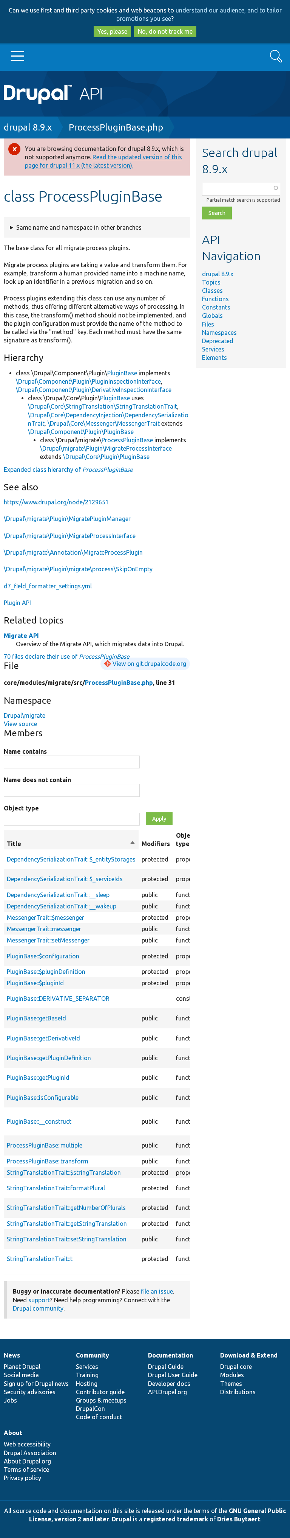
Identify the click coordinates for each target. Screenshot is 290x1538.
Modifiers (156, 843)
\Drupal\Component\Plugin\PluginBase (81, 431)
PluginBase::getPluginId (38, 1077)
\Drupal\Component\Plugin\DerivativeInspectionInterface (93, 389)
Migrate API (21, 635)
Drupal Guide (166, 1366)
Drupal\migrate (24, 715)
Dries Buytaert (238, 1519)
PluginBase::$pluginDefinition (46, 971)
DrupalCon (90, 1408)
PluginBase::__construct (39, 1121)
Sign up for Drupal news (36, 1383)
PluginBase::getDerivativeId (43, 1038)
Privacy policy (22, 1477)
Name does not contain (37, 779)
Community (92, 1355)
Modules (232, 1375)
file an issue (157, 1291)
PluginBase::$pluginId (35, 983)
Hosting (86, 1383)
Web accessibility (27, 1444)
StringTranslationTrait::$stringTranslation (64, 1172)
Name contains (25, 751)
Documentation (170, 1355)
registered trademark (176, 1519)
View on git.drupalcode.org (149, 663)
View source (20, 723)
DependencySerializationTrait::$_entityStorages (71, 859)
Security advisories (30, 1392)
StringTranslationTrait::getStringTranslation (67, 1223)
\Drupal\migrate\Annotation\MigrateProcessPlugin (73, 552)
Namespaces (219, 332)
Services (213, 349)
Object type (21, 808)
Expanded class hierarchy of (68, 469)
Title (71, 844)
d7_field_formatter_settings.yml (48, 586)
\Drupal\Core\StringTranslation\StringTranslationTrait (102, 406)
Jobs (10, 1400)
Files (208, 324)
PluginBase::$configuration (43, 956)
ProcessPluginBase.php (116, 127)
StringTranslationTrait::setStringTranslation (66, 1239)
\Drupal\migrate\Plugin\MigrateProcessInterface (106, 448)
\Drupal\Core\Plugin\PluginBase (106, 456)
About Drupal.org (27, 1461)
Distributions (238, 1392)
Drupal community (38, 1308)
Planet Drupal (22, 1366)
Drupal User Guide (172, 1375)
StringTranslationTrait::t (39, 1258)
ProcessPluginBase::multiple (44, 1145)
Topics (211, 282)
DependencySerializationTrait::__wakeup (61, 906)
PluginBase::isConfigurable (43, 1097)
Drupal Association (30, 1452)
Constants (216, 307)
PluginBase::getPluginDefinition (49, 1057)
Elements (214, 357)
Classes (212, 290)
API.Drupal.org (167, 1392)
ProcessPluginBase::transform (47, 1161)
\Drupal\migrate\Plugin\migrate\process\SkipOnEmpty (78, 569)
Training (87, 1375)
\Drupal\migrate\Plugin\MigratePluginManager (67, 518)
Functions (215, 298)
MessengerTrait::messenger (44, 928)
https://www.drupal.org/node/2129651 (56, 502)
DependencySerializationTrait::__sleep (58, 894)
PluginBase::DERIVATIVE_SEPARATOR (58, 998)
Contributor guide (100, 1392)
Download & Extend (249, 1355)
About (13, 1432)
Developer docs (169, 1383)
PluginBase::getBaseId (36, 1018)
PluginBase (122, 373)
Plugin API (17, 602)
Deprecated (217, 340)
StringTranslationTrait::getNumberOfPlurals (66, 1207)
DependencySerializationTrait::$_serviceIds (65, 879)
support (39, 1300)
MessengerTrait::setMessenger (48, 940)
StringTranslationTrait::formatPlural (56, 1188)
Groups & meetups (101, 1400)
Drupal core (236, 1366)
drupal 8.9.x (28, 127)
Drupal (121, 1519)
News (12, 1355)
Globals (212, 315)
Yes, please (112, 31)
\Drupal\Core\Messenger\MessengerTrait (104, 423)
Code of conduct (99, 1417)
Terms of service (26, 1469)
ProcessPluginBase (127, 440)
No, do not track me (165, 31)
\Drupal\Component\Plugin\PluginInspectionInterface (88, 381)
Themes (231, 1383)
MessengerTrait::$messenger (45, 917)
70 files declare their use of (67, 656)
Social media (21, 1375)
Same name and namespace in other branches (79, 227)
